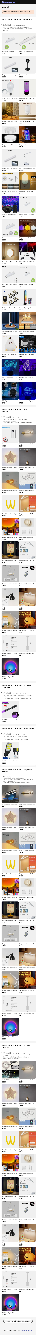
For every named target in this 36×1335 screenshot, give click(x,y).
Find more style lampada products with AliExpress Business (16, 12)
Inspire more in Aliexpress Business (18, 1321)
